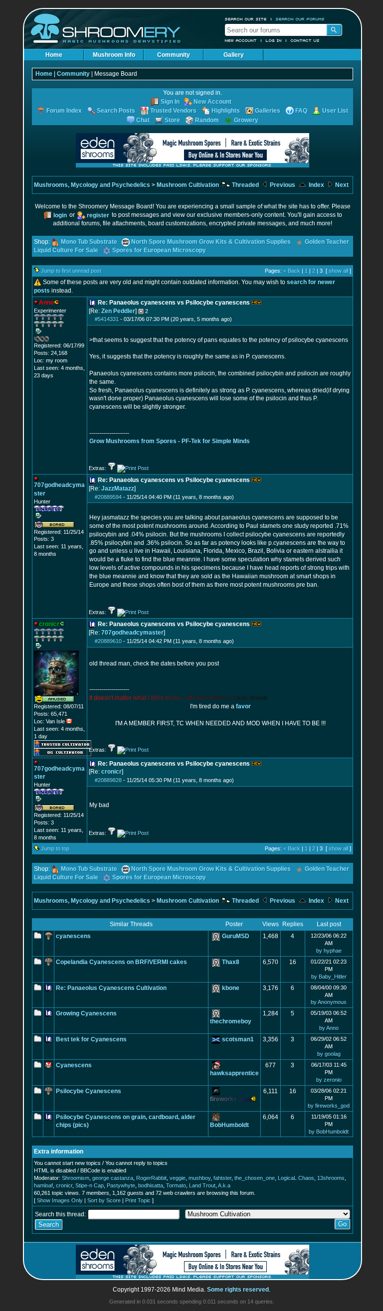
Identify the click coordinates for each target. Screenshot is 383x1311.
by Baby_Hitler (329, 977)
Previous (281, 184)
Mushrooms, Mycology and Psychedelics (92, 184)
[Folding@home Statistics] (54, 340)
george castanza (112, 1178)
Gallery (233, 54)
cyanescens (73, 936)
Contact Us (305, 40)
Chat (143, 120)
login (60, 215)
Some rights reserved (238, 1289)
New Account (241, 40)
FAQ (301, 110)
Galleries (267, 110)
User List (335, 110)
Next (341, 184)
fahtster (222, 1178)
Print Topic (138, 1200)
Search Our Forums (300, 18)
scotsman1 (238, 1039)
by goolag (329, 1054)
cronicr (111, 771)
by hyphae (329, 951)
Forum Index (64, 110)
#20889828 (108, 780)
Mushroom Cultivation (188, 184)
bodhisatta (150, 1185)
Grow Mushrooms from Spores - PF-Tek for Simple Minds (169, 441)
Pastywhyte (121, 1185)
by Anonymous (329, 1002)
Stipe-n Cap (89, 1185)
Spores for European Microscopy (159, 250)
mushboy (199, 1178)
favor (243, 706)
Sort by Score (104, 1200)
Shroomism (75, 1178)
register (98, 215)
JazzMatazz (117, 488)
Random (207, 120)
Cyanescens (74, 1065)
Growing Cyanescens (86, 1013)
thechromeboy (230, 1021)
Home (53, 54)
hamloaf (43, 1185)
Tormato (176, 1185)
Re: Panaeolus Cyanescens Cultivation (111, 987)
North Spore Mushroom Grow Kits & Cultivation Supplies (211, 241)
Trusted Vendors (173, 110)
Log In (274, 40)
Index (315, 184)
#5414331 (107, 319)
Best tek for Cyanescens (91, 1039)
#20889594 (108, 497)
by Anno (329, 1028)
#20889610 (108, 641)
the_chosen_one (254, 1178)
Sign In (170, 101)
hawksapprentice (234, 1073)
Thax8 (230, 962)
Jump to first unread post (71, 271)
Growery (246, 120)
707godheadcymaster (132, 632)
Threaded (244, 184)
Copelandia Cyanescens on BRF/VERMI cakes (121, 962)
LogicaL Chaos (296, 1178)
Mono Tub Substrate (89, 241)
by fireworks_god (329, 1106)
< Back (291, 271)
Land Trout (202, 1185)
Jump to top (55, 848)
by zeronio (329, 1080)
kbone (230, 987)
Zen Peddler (118, 311)
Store (172, 120)
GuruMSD (235, 936)
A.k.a (224, 1185)
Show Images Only (60, 1200)
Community (173, 54)
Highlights (225, 110)
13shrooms (331, 1178)
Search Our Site (246, 18)
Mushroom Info (114, 54)
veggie (178, 1178)
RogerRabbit (151, 1178)
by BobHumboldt (329, 1132)
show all (338, 271)
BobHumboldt (229, 1125)
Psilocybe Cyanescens (88, 1091)
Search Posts (116, 110)
